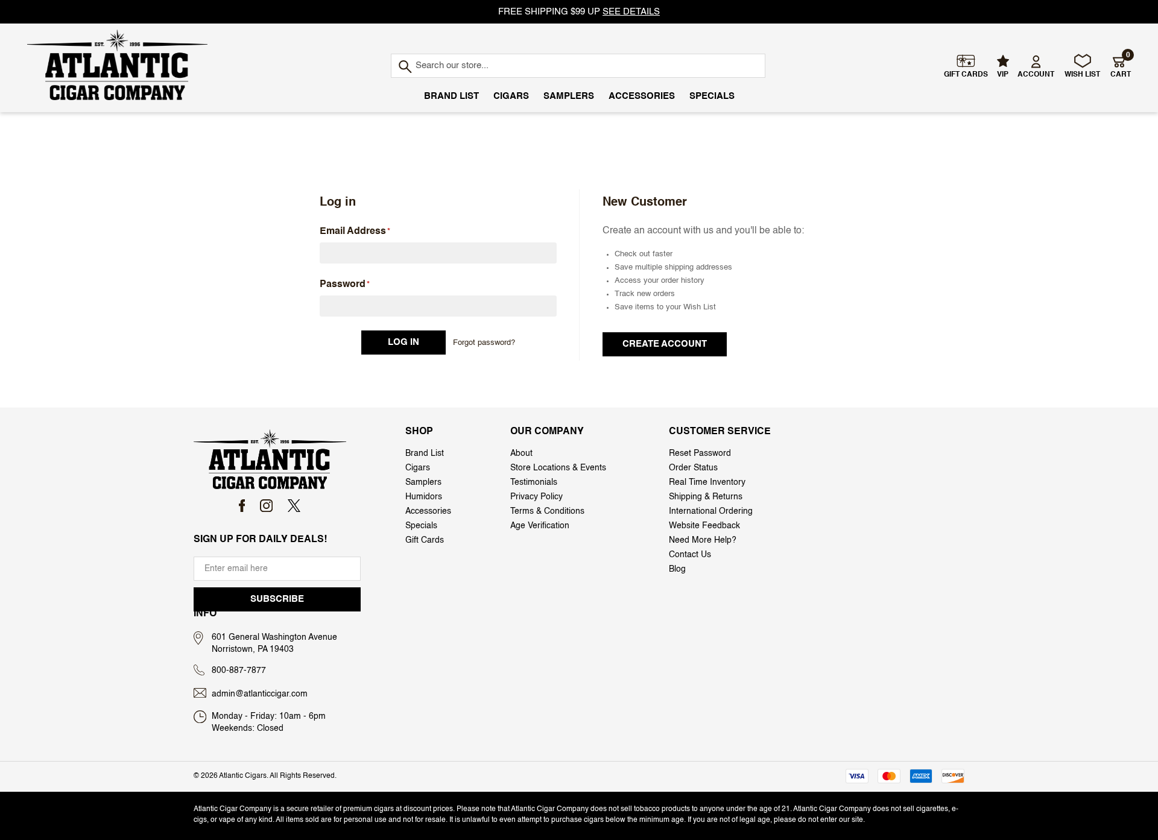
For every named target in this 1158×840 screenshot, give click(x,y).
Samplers (568, 96)
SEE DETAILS (631, 11)
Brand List (451, 96)
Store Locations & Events (558, 468)
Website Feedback (704, 526)
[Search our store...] (404, 67)
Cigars (511, 96)
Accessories (642, 96)
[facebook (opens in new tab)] (242, 505)
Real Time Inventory (707, 482)
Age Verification (539, 526)
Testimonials (533, 482)
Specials (712, 96)
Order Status (693, 468)
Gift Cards (424, 540)
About (521, 453)
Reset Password (700, 453)
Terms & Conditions (547, 511)
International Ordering (711, 511)
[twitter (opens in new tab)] (294, 505)
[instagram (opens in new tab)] (266, 505)
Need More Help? (702, 540)
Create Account (664, 344)
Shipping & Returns (705, 497)
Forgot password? (484, 343)
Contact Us (690, 555)
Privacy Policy (536, 497)
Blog (677, 569)
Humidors (423, 497)
